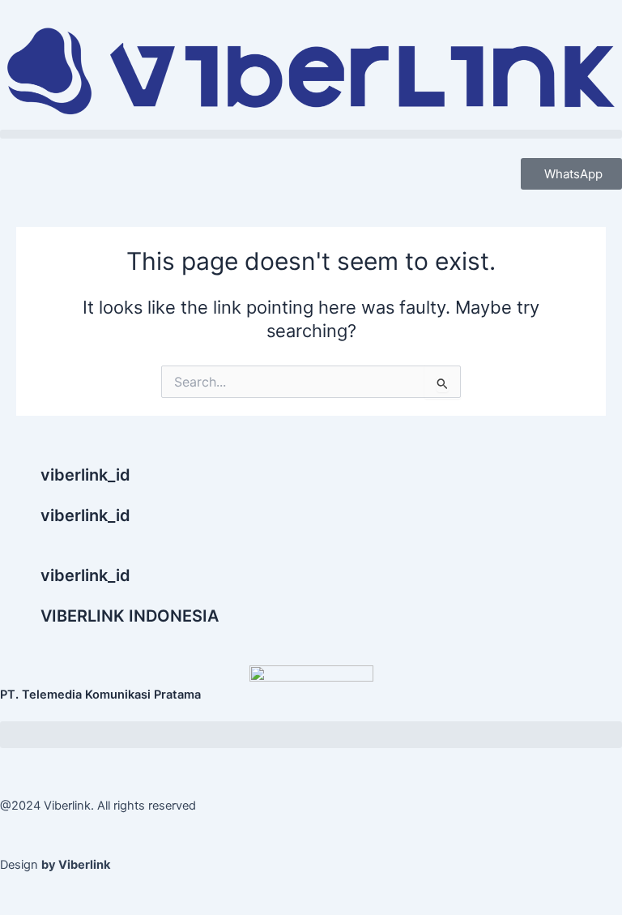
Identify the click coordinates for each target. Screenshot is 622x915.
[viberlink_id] (20, 484)
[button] (311, 134)
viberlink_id (85, 475)
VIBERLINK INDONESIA (129, 616)
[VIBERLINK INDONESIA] (20, 625)
